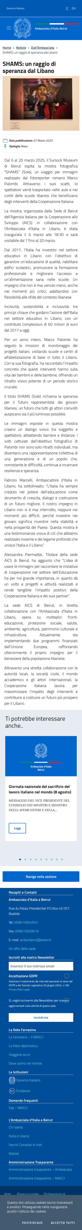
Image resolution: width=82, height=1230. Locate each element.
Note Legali (23, 989)
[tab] (20, 859)
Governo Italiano (15, 8)
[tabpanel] (41, 795)
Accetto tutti (63, 1222)
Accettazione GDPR (23, 976)
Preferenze (32, 1222)
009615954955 (26, 922)
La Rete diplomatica (23, 1045)
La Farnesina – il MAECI (26, 1037)
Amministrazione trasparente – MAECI (37, 1178)
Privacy (13, 989)
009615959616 (27, 931)
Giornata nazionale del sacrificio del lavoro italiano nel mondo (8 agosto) (40, 789)
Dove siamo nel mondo (25, 1063)
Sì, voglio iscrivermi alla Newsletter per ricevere (39, 1000)
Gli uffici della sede (22, 948)
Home (7, 47)
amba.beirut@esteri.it (35, 939)
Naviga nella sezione (41, 876)
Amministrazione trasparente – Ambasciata (40, 1169)
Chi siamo (16, 1127)
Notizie (21, 47)
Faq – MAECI (18, 1107)
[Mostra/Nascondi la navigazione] (8, 28)
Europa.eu (22, 1090)
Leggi (20, 828)
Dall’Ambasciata (42, 47)
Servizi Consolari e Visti (25, 1144)
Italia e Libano (19, 1136)
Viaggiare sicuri (19, 1054)
